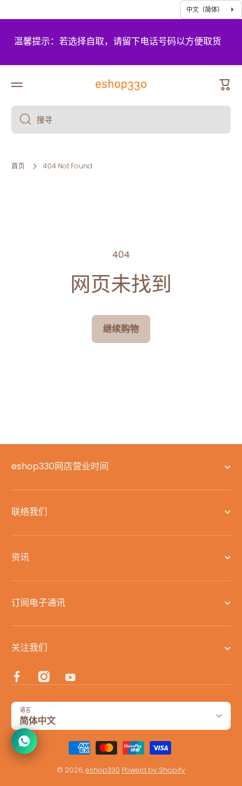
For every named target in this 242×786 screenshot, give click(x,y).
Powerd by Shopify (153, 770)
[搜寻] (21, 120)
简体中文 (38, 720)
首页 (18, 166)
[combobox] (121, 120)
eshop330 (103, 770)
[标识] (121, 84)
